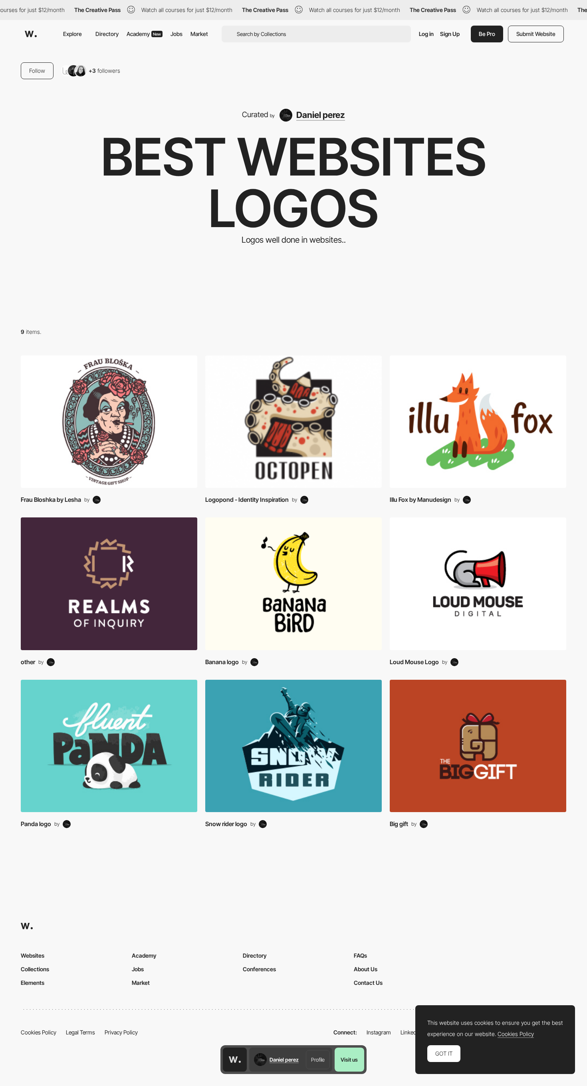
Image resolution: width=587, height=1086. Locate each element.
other (28, 662)
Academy (144, 33)
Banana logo (222, 662)
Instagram (379, 1032)
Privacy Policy (121, 1032)
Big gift (399, 824)
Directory (107, 33)
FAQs (360, 955)
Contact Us (368, 982)
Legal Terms (80, 1032)
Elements (32, 982)
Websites (32, 955)
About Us (365, 969)
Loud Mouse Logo (414, 662)
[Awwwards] (31, 34)
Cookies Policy (38, 1032)
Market (199, 33)
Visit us (349, 1059)
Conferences (259, 969)
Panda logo (36, 824)
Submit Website (535, 33)
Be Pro (487, 33)
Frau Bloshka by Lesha (51, 499)
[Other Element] (109, 421)
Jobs (176, 33)
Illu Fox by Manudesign (420, 499)
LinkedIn (411, 1032)
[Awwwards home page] (235, 1060)
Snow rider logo (226, 824)
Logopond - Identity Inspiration (247, 499)
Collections (35, 969)
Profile (318, 1059)
